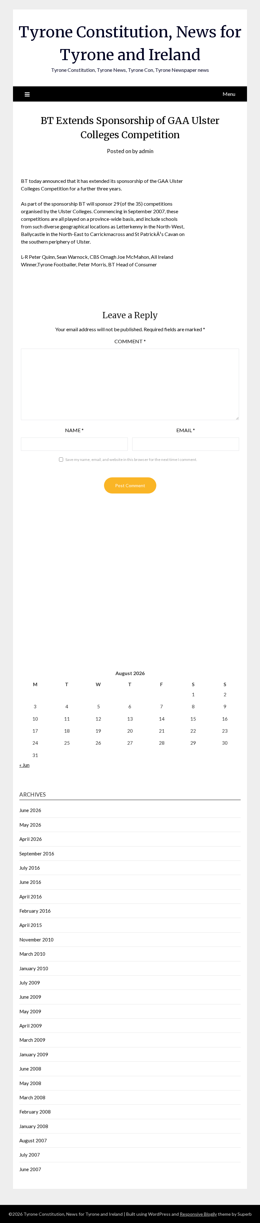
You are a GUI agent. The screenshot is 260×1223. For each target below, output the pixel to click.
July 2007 (29, 1155)
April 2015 (30, 925)
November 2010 (36, 939)
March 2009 (32, 1040)
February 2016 (35, 911)
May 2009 (30, 1011)
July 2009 (29, 982)
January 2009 (33, 1054)
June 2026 (30, 810)
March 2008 (32, 1097)
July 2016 (29, 868)
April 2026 (30, 839)
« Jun (24, 765)
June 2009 (30, 997)
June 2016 (30, 882)
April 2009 (30, 1025)
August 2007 (33, 1140)
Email (185, 430)
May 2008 (30, 1083)
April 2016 (30, 896)
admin (146, 151)
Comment (130, 341)
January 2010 (33, 968)
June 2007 (30, 1169)
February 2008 (35, 1111)
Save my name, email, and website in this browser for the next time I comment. (131, 459)
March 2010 (32, 954)
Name (74, 430)
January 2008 (33, 1126)
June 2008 (30, 1068)
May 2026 (30, 825)
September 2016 (36, 853)
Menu (229, 94)
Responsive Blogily (198, 1214)
